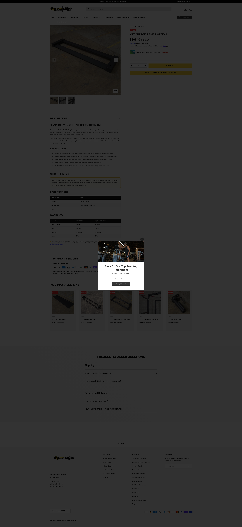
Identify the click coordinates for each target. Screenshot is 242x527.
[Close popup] (142, 239)
